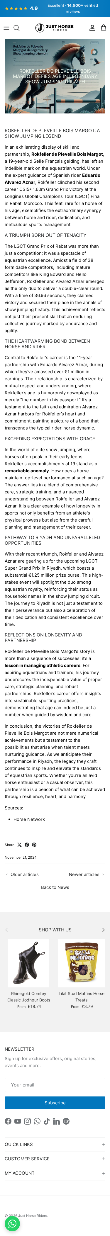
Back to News (55, 887)
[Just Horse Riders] (55, 28)
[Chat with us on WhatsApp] (12, 1223)
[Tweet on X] (19, 845)
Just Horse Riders (32, 1215)
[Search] (19, 27)
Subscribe (55, 1103)
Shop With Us (55, 930)
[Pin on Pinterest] (34, 845)
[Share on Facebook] (27, 845)
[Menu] (6, 27)
